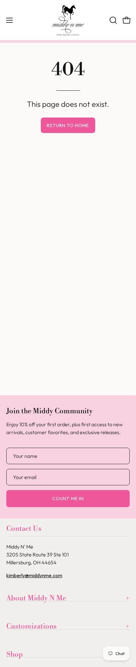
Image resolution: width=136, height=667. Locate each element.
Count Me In (68, 498)
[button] (112, 20)
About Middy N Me (36, 598)
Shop (14, 654)
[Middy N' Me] (68, 20)
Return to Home (68, 125)
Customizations (31, 626)
